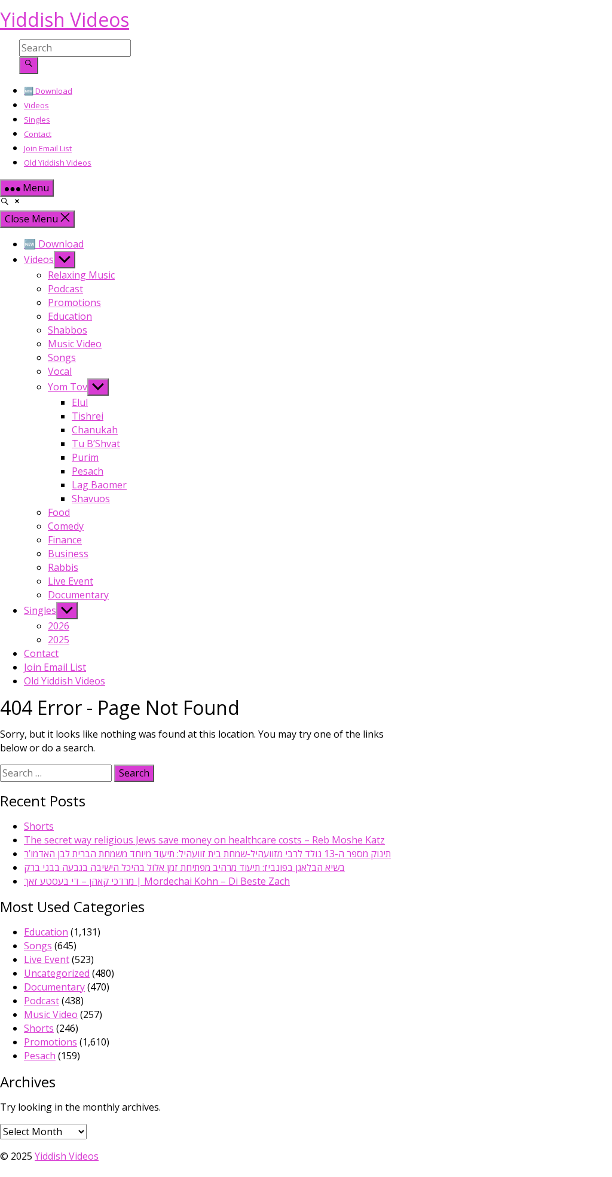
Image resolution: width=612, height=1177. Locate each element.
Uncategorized (57, 973)
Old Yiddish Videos (57, 162)
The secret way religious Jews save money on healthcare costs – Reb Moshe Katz (204, 839)
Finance (65, 539)
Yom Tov (67, 386)
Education (70, 316)
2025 (58, 639)
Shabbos (67, 330)
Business (68, 553)
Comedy (66, 526)
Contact (37, 134)
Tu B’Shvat (96, 443)
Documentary (78, 594)
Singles (37, 119)
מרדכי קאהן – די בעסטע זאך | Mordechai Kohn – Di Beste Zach (157, 881)
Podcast (65, 288)
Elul (80, 402)
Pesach (87, 471)
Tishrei (87, 416)
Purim (85, 457)
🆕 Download (48, 90)
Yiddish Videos (64, 19)
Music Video (75, 343)
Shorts (39, 826)
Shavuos (91, 498)
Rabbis (63, 567)
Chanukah (95, 429)
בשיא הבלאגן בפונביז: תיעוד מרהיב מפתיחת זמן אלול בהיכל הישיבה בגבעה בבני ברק (184, 867)
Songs (62, 357)
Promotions (74, 302)
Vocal (60, 371)
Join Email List (48, 148)
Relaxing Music (81, 275)
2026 (58, 625)
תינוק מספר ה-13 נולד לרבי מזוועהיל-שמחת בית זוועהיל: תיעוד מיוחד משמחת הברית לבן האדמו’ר (207, 853)
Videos (36, 105)
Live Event (70, 581)
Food (59, 512)
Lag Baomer (99, 484)
